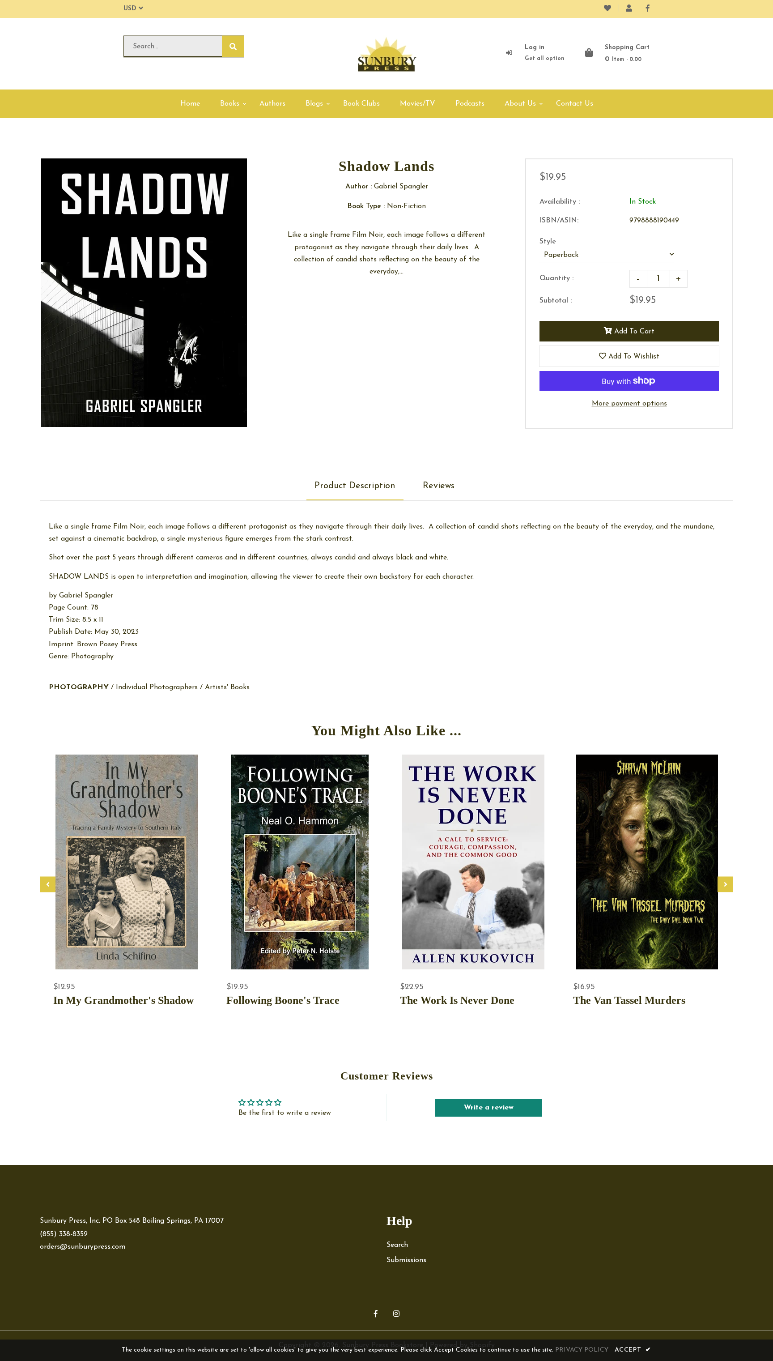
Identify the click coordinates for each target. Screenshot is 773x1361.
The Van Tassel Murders (629, 1000)
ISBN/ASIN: (558, 220)
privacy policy (581, 1350)
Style (547, 241)
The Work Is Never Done (457, 1000)
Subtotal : (555, 300)
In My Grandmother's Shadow (123, 1000)
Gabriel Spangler (86, 595)
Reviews (438, 486)
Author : (358, 186)
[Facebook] (648, 9)
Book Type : (366, 206)
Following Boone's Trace (283, 1000)
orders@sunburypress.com (82, 1246)
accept (633, 1350)
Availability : (559, 201)
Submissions (406, 1260)
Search (397, 1245)
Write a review (489, 1107)
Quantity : (556, 278)
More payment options (629, 403)
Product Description (354, 486)
